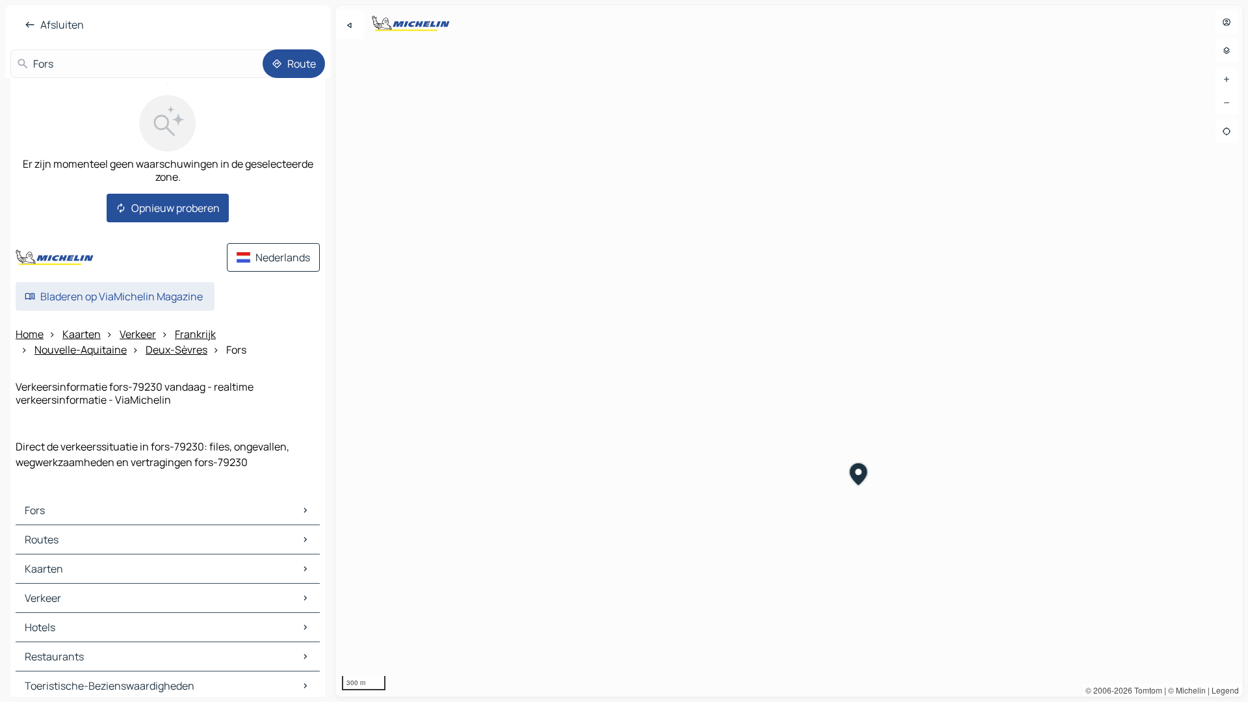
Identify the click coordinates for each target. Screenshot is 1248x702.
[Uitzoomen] (1227, 102)
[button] (859, 475)
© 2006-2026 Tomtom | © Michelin (1146, 690)
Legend (1225, 690)
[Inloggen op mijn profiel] (1227, 22)
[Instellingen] (1227, 50)
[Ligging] (1227, 131)
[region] (789, 351)
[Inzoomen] (1227, 79)
